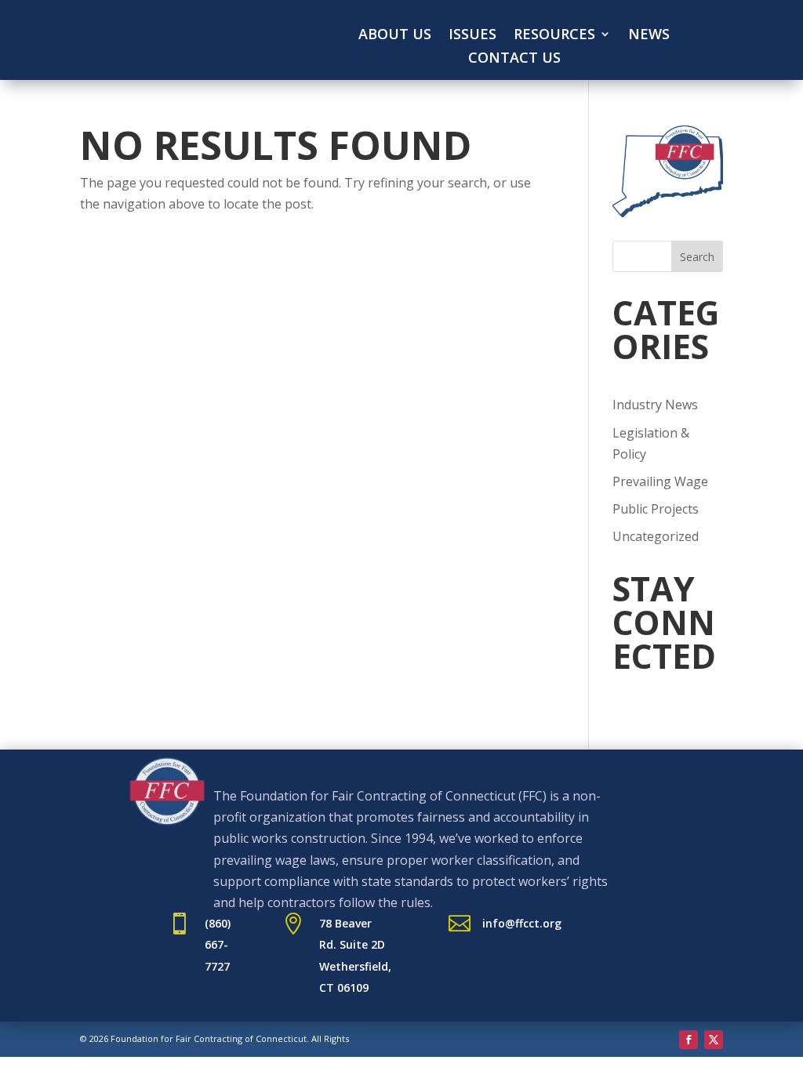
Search (697, 256)
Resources (554, 35)
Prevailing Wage (660, 481)
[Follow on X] (713, 1039)
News (649, 35)
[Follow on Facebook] (688, 1039)
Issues (472, 35)
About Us (394, 35)
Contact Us (514, 59)
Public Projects (655, 508)
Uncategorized (655, 536)
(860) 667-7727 (218, 944)
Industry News (655, 404)
